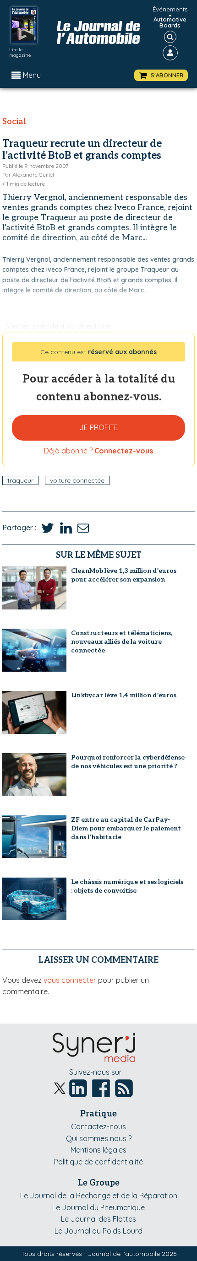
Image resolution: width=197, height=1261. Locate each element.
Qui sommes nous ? (98, 1138)
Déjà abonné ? (98, 450)
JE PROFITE (98, 427)
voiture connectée (77, 480)
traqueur (20, 480)
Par (28, 174)
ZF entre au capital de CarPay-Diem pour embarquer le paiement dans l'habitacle (126, 828)
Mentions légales (98, 1149)
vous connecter (70, 980)
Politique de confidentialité (98, 1161)
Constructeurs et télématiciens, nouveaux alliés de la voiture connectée (121, 641)
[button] (161, 75)
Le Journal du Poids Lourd (98, 1230)
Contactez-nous (98, 1126)
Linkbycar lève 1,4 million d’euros (123, 695)
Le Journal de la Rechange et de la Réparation (98, 1195)
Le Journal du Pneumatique (98, 1207)
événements (170, 9)
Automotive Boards (169, 22)
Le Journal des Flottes (98, 1218)
